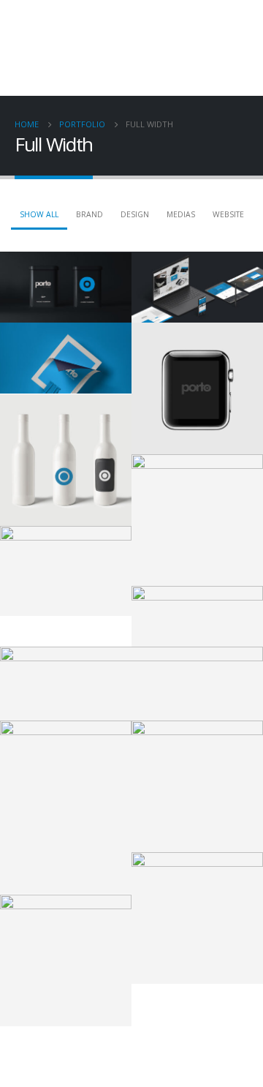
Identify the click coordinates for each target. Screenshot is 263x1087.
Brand (89, 214)
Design (135, 214)
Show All (39, 214)
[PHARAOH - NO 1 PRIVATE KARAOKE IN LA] (45, 48)
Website (228, 214)
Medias (181, 214)
